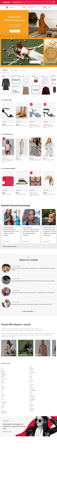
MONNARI (32, 368)
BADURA (3, 371)
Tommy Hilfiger (32, 399)
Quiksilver (31, 384)
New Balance (32, 372)
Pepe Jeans (32, 380)
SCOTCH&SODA (33, 390)
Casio (2, 380)
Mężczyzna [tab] (14, 70)
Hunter (2, 399)
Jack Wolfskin (3, 403)
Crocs (2, 383)
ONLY (31, 378)
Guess (2, 397)
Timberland (32, 397)
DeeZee (2, 386)
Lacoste (2, 405)
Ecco (2, 391)
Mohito (31, 367)
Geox (2, 393)
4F (1, 367)
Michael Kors (3, 411)
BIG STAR (3, 373)
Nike (30, 374)
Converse (3, 382)
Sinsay (31, 392)
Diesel (2, 389)
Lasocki (2, 407)
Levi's (2, 408)
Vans (30, 403)
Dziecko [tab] (23, 70)
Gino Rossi (3, 395)
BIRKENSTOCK (4, 374)
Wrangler (31, 410)
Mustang (31, 370)
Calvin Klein (3, 378)
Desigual (3, 387)
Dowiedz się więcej (7, 431)
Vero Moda (32, 405)
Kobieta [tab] (5, 70)
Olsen (31, 376)
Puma (31, 382)
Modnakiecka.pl (4, 412)
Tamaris (31, 394)
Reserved (31, 388)
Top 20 (6, 100)
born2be (2, 376)
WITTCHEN (32, 408)
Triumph (31, 401)
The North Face (33, 396)
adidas (2, 369)
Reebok (31, 386)
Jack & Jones (3, 401)
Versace (31, 406)
